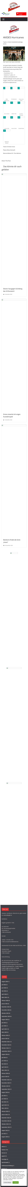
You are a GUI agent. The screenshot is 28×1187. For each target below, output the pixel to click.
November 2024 (6, 1045)
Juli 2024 (4, 1057)
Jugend (3, 1156)
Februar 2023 (5, 1111)
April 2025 (4, 1029)
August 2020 (5, 1136)
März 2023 (4, 1108)
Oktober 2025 (5, 1013)
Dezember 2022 (5, 1117)
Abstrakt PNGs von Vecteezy (8, 970)
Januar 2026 (5, 1003)
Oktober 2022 (5, 1124)
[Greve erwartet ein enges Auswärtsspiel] (14, 300)
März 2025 (4, 1032)
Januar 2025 (5, 1038)
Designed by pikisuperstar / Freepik (10, 966)
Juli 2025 (4, 1022)
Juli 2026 (4, 984)
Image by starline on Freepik (12, 968)
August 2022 (5, 1130)
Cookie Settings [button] (7, 1182)
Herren (3, 1153)
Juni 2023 (4, 1098)
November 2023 (6, 1083)
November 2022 (6, 1121)
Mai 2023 (4, 1102)
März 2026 (4, 997)
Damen (3, 1149)
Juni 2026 (4, 988)
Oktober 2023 (5, 1086)
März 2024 (4, 1070)
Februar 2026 (5, 1000)
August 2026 (5, 981)
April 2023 (4, 1105)
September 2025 (6, 1016)
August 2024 (5, 1054)
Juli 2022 (4, 1133)
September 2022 (6, 1127)
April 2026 (4, 994)
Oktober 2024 (5, 1048)
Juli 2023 (4, 1095)
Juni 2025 (4, 1026)
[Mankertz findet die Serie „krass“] (14, 425)
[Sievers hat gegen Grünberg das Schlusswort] (14, 174)
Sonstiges (4, 1159)
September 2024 (6, 1051)
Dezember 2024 (5, 1041)
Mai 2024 (4, 1064)
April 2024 (4, 1067)
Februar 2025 (5, 1035)
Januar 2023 (5, 1114)
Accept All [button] (15, 1182)
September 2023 (6, 1089)
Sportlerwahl (5, 1162)
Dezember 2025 (5, 1007)
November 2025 (6, 1010)
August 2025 (5, 1019)
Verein (3, 1168)
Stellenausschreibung (7, 1165)
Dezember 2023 (5, 1079)
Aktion (3, 1146)
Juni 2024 (4, 1060)
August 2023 (5, 1092)
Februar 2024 (5, 1073)
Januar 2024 (5, 1076)
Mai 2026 (4, 991)
